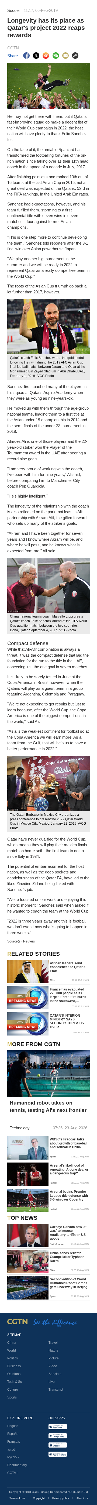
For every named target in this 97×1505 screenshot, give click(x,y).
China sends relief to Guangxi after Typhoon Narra (67, 1257)
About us (82, 1498)
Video (52, 1366)
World (11, 1350)
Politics (12, 1358)
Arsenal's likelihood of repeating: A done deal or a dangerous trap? (69, 1169)
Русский (13, 1457)
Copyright (39, 1498)
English (12, 1426)
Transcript (55, 1389)
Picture (53, 1358)
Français (13, 1442)
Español (13, 1434)
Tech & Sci (15, 1382)
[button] (10, 1156)
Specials (54, 1374)
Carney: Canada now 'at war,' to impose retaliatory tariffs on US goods (68, 1232)
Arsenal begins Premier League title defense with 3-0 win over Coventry (69, 1195)
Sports (12, 1397)
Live (51, 1382)
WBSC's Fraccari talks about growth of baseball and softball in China (68, 1143)
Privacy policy (61, 1498)
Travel (53, 1343)
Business (14, 1366)
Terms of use (17, 1498)
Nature (53, 1350)
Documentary (17, 1465)
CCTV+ (12, 1473)
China (11, 1343)
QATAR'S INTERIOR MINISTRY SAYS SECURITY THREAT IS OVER (67, 1021)
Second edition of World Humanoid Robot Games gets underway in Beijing (68, 1283)
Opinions (13, 1374)
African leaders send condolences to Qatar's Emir (67, 967)
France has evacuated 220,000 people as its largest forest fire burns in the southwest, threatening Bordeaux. (68, 995)
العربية (11, 1449)
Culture (12, 1389)
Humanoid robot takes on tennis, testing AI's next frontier (48, 1106)
